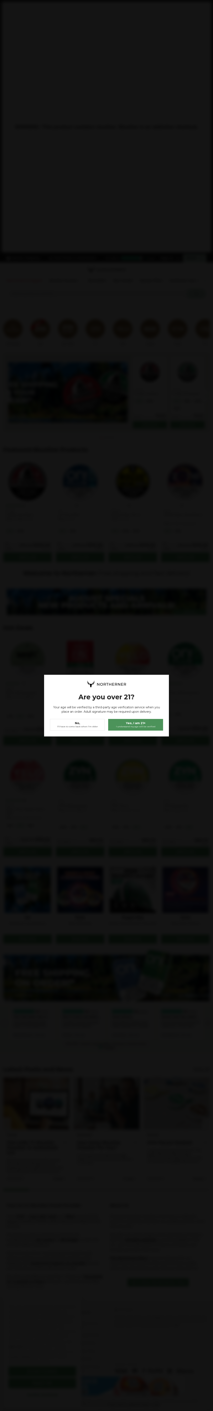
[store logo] (106, 684)
